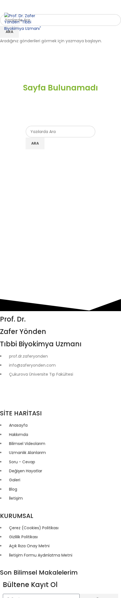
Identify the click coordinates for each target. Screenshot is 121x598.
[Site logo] (23, 22)
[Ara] (92, 22)
